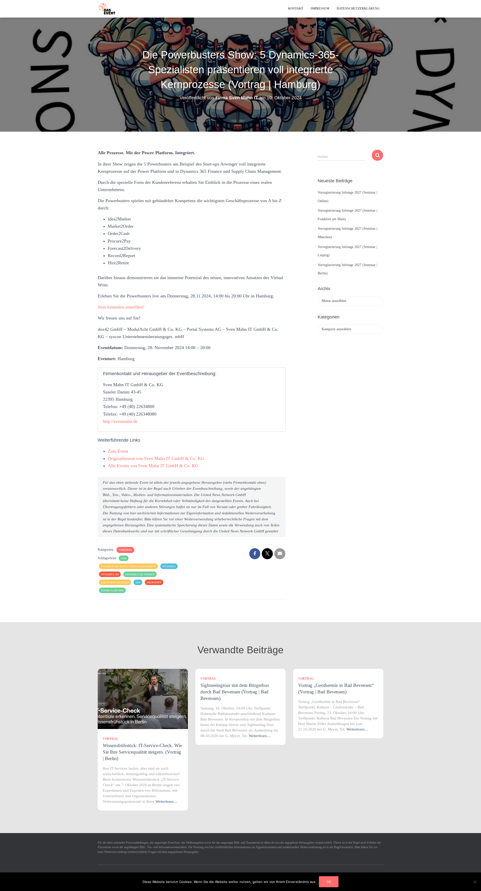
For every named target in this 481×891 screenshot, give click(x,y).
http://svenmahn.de (120, 421)
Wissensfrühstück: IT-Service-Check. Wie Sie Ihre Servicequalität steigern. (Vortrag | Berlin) (142, 752)
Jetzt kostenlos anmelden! (121, 306)
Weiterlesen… (166, 801)
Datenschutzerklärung (358, 8)
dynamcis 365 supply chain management (128, 566)
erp (138, 582)
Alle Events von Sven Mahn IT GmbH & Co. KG (153, 465)
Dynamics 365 (110, 574)
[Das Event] (107, 9)
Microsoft (154, 582)
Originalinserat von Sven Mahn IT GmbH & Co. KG (156, 458)
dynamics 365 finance (140, 574)
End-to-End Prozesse (115, 582)
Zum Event (118, 451)
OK (328, 882)
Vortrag (125, 549)
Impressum (320, 8)
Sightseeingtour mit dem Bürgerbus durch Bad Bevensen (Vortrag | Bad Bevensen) (234, 692)
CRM (124, 558)
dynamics (169, 566)
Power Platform (112, 590)
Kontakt (295, 8)
